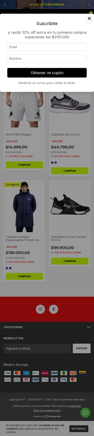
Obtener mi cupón (47, 72)
